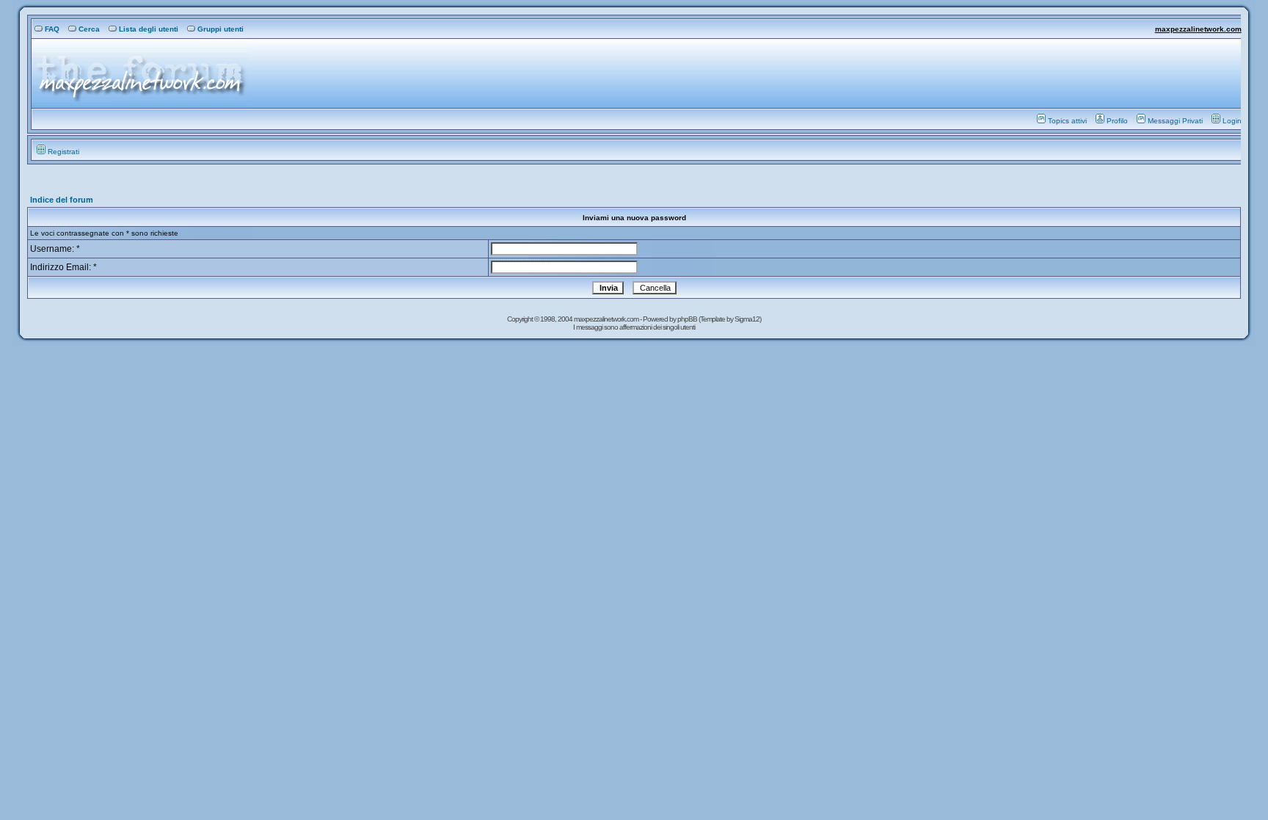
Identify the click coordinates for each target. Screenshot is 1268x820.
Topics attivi (1067, 121)
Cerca (89, 29)
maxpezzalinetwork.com (1198, 29)
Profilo (1117, 121)
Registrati (63, 152)
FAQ (52, 29)
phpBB (688, 319)
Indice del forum (61, 199)
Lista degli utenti (148, 29)
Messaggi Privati (1175, 121)
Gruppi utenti (220, 29)
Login (1232, 121)
